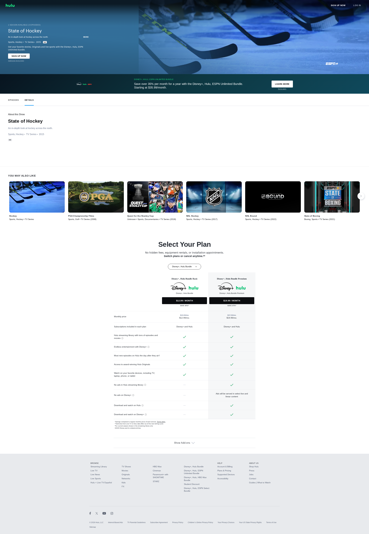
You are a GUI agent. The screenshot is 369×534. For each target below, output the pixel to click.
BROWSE (95, 463)
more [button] (86, 37)
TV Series (29, 42)
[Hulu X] (99, 513)
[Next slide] (360, 196)
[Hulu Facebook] (92, 513)
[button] (13, 99)
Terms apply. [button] (161, 422)
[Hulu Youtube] (106, 513)
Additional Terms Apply (16, 61)
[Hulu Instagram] (112, 513)
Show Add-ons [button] (182, 443)
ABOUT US (254, 463)
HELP (219, 463)
